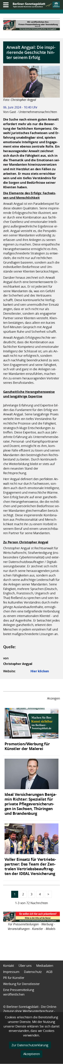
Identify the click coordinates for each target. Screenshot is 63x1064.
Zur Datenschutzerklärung (30, 1045)
